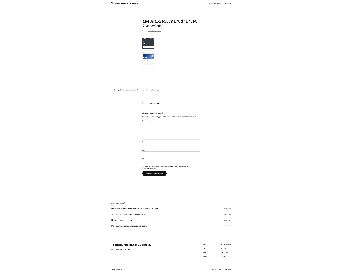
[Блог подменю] (221, 3)
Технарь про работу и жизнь (124, 3)
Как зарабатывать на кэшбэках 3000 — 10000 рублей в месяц (136, 90)
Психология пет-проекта (122, 220)
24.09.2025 (227, 214)
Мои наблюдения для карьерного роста (129, 226)
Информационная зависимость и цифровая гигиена (134, 208)
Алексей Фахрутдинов (154, 31)
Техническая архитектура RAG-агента (128, 214)
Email (144, 150)
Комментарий (146, 120)
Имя (144, 142)
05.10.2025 (227, 208)
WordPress (228, 269)
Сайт (143, 158)
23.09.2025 (227, 226)
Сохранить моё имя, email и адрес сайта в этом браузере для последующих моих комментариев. (166, 167)
